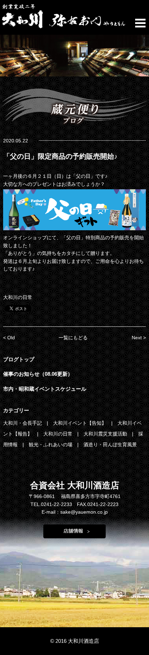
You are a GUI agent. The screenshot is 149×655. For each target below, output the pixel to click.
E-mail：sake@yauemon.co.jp (75, 512)
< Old (9, 337)
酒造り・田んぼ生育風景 (110, 444)
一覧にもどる (73, 337)
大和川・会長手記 (23, 423)
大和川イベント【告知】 (80, 423)
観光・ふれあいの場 (51, 444)
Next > (139, 337)
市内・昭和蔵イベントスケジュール (44, 389)
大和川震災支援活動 (106, 434)
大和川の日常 (17, 297)
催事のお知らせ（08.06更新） (38, 374)
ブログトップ (18, 359)
